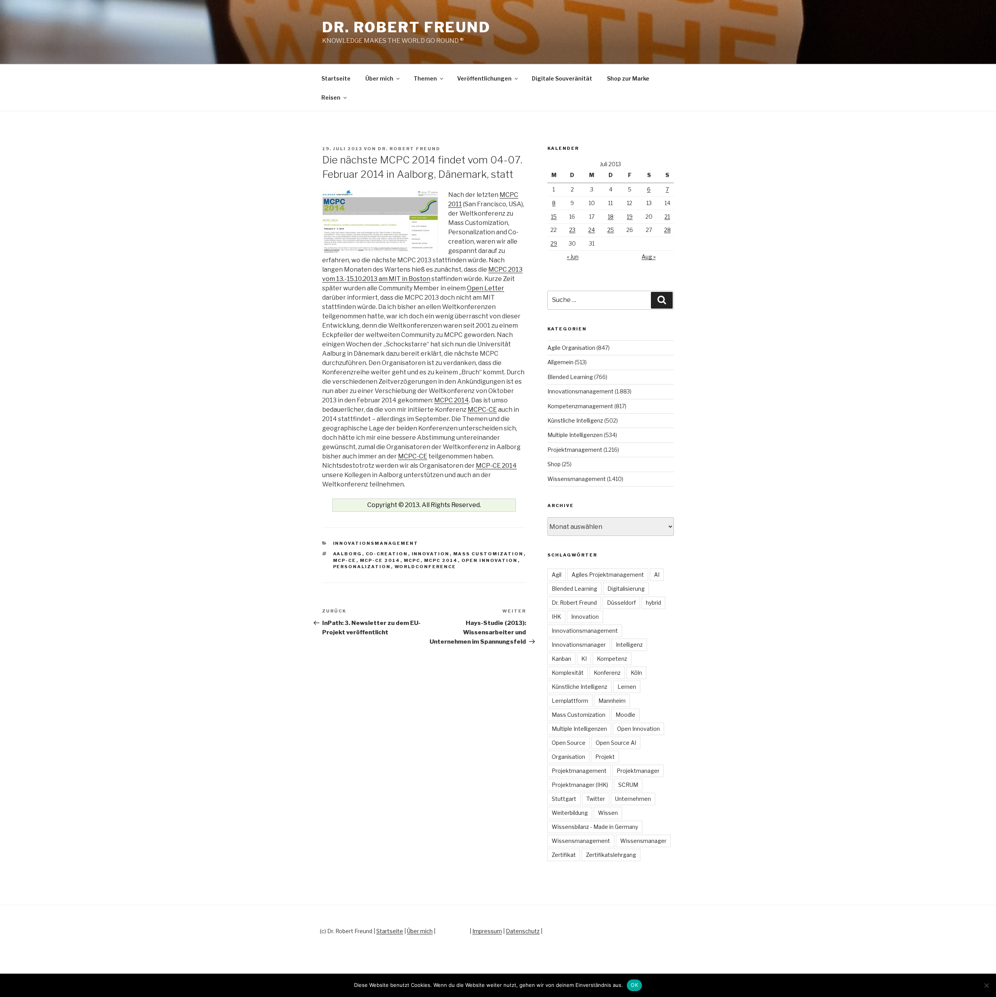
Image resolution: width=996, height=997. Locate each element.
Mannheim (612, 700)
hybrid (653, 602)
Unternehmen (633, 798)
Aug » (649, 256)
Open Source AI (616, 742)
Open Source (569, 742)
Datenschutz (523, 931)
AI (656, 574)
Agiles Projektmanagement (608, 574)
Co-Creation (387, 553)
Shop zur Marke (628, 78)
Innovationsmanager (579, 644)
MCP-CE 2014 (496, 465)
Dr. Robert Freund (406, 27)
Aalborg (347, 553)
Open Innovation (489, 560)
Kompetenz (612, 658)
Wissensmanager (643, 840)
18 (611, 216)
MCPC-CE (482, 409)
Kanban (561, 658)
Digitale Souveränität (562, 78)
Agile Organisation (571, 347)
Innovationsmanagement (376, 543)
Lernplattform (570, 700)
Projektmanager (638, 770)
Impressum (487, 931)
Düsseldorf (621, 602)
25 (610, 229)
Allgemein (560, 362)
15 (554, 216)
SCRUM (628, 784)
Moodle (625, 714)
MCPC (412, 560)
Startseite (336, 78)
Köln (636, 672)
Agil (556, 574)
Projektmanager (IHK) (580, 784)
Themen (425, 78)
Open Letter (485, 288)
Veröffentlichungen (484, 78)
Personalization (362, 566)
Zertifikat (564, 854)
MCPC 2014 (451, 400)
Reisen (330, 97)
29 (554, 243)
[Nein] (986, 985)
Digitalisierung (626, 588)
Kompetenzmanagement (580, 406)
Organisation (568, 756)
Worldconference (425, 566)
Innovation (431, 553)
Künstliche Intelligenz (575, 420)
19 (630, 216)
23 (572, 229)
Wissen (608, 812)
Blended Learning (570, 377)
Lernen (626, 686)
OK (634, 985)
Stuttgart (564, 798)
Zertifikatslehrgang (611, 854)
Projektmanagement (574, 449)
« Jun (573, 256)
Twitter (595, 798)
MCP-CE (344, 560)
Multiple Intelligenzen (575, 435)
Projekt (605, 756)
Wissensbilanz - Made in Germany (595, 826)
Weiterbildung (570, 812)
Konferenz (607, 672)
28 (667, 229)
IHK (556, 616)
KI (584, 658)
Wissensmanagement (576, 479)
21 (667, 216)
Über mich (379, 78)
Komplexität (568, 672)
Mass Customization (488, 553)
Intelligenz (629, 644)
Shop (554, 464)
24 (591, 229)
